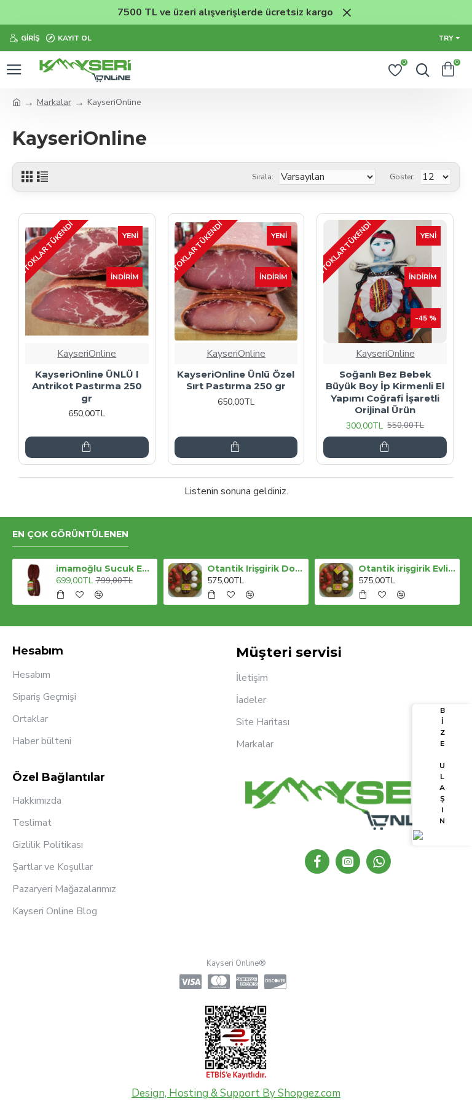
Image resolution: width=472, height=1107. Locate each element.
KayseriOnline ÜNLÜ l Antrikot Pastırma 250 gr (87, 386)
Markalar (54, 102)
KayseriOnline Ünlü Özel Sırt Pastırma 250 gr (235, 380)
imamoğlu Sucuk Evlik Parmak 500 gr (105, 568)
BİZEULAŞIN (442, 765)
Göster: (402, 177)
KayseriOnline (86, 353)
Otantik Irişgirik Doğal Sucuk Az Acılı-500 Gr (256, 568)
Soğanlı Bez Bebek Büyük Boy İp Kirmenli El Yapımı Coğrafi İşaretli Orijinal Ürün (385, 392)
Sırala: (262, 177)
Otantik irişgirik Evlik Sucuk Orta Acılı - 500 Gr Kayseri (407, 568)
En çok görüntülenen (70, 534)
